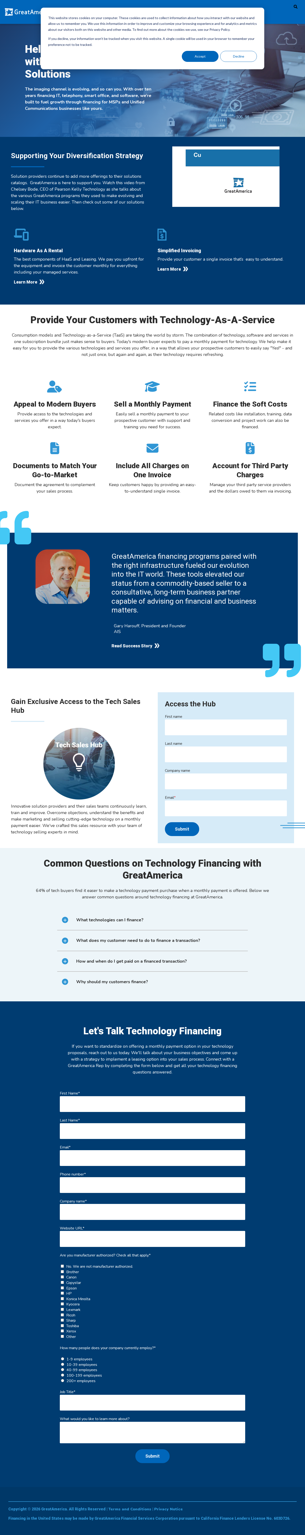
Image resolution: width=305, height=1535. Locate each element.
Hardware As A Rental (38, 250)
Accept (200, 56)
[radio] (152, 1359)
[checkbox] (152, 1301)
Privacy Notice (168, 1509)
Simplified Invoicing (179, 250)
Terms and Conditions (129, 1509)
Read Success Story (132, 645)
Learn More (25, 281)
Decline (238, 56)
